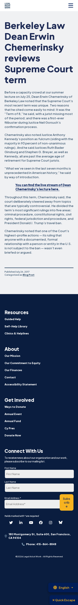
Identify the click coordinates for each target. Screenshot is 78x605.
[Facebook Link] (41, 523)
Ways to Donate (15, 406)
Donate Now (13, 435)
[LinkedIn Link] (21, 523)
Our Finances (13, 370)
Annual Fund (13, 421)
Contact (10, 377)
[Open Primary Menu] (70, 6)
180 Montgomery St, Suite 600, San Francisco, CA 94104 (40, 536)
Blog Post (28, 274)
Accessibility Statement (21, 384)
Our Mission (12, 355)
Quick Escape (65, 600)
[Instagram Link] (51, 523)
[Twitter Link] (11, 523)
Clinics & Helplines (17, 333)
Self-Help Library (16, 326)
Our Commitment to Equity (22, 363)
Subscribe (66, 502)
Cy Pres (10, 428)
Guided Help (13, 319)
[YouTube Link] (31, 523)
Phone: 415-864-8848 (41, 544)
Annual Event (13, 414)
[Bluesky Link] (60, 523)
